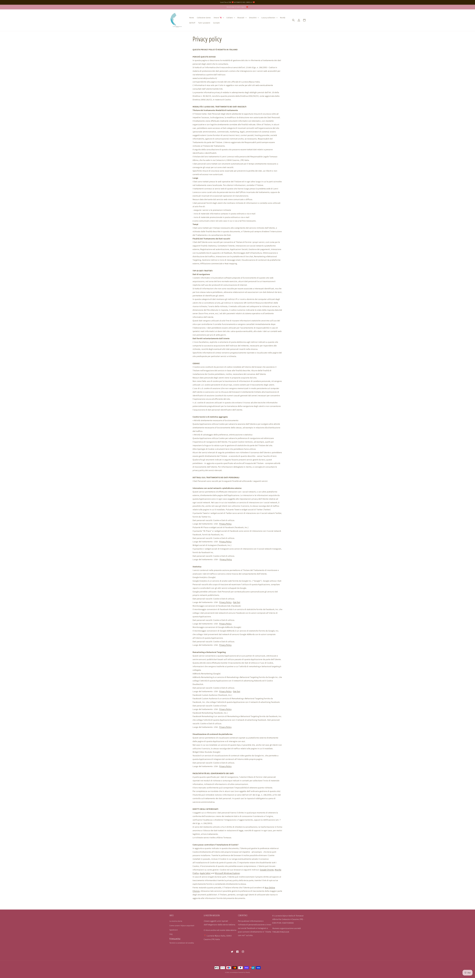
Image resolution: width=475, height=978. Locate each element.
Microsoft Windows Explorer (227, 873)
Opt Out (236, 602)
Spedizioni (173, 930)
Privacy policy (174, 938)
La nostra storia (175, 921)
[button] (218, 17)
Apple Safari (205, 873)
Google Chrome (267, 869)
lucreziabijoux (234, 972)
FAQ (171, 934)
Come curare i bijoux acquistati (181, 925)
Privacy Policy (225, 523)
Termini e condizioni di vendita (181, 943)
